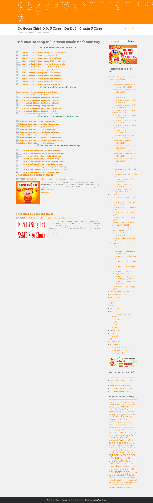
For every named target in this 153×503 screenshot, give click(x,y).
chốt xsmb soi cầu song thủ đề (122, 388)
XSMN (101, 3)
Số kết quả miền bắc (119, 347)
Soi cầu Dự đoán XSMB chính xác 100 (120, 469)
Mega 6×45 (115, 319)
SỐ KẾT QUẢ (115, 345)
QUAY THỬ (114, 342)
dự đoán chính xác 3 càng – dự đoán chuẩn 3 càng (20, 12)
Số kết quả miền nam (119, 353)
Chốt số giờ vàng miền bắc (118, 402)
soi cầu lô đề (120, 477)
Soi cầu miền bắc (30, 6)
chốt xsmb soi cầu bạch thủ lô (34, 174)
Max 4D (114, 325)
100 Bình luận (31, 179)
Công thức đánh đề (124, 414)
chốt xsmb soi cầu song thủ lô (34, 213)
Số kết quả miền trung (120, 350)
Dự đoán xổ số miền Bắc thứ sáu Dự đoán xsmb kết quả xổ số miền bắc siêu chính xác (122, 432)
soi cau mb (117, 452)
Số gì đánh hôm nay (76, 6)
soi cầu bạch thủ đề (123, 465)
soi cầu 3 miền (120, 455)
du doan (133, 414)
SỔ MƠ (113, 339)
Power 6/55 (115, 328)
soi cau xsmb (129, 452)
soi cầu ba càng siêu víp (122, 457)
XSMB (92, 3)
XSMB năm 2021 (118, 485)
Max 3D (114, 322)
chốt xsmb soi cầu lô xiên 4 (120, 386)
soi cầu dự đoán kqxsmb (128, 467)
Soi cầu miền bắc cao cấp (38, 8)
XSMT (110, 3)
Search (131, 41)
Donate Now (128, 28)
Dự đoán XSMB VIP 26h (124, 422)
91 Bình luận (31, 218)
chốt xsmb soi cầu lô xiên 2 (120, 391)
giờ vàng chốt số (121, 436)
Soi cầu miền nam (56, 6)
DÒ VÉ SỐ (114, 336)
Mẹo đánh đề (131, 448)
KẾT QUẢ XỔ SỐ (117, 6)
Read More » (46, 192)
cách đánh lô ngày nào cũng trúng (121, 408)
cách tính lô (116, 407)
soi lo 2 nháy (120, 482)
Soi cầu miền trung (47, 6)
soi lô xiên (130, 482)
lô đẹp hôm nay (121, 448)
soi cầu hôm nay (122, 470)
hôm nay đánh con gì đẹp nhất (121, 441)
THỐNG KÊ (138, 4)
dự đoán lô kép (119, 416)
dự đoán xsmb (119, 421)
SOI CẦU (146, 4)
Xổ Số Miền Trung (125, 487)
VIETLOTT (127, 3)
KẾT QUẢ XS (84, 5)
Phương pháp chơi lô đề (65, 6)
